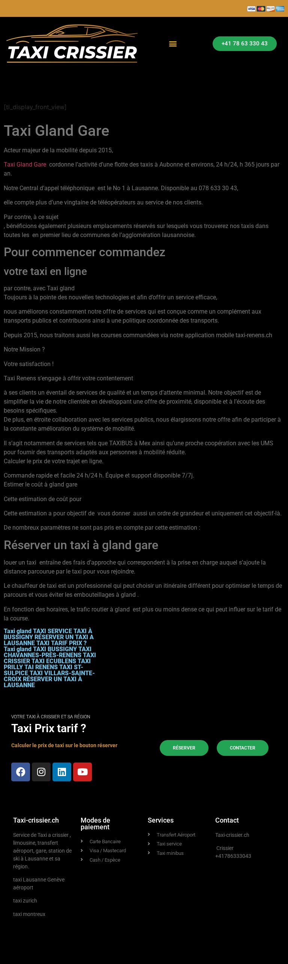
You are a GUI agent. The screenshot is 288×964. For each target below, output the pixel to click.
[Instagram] (41, 772)
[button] (172, 44)
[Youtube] (82, 772)
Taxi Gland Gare (26, 164)
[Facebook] (20, 772)
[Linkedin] (61, 772)
